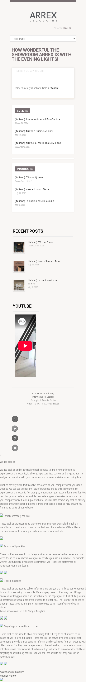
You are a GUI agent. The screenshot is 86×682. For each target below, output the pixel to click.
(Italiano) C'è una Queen (29, 177)
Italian (54, 88)
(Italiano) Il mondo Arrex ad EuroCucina (37, 119)
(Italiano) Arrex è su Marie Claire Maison (38, 143)
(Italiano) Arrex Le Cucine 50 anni (34, 131)
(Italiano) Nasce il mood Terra (32, 189)
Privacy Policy (8, 675)
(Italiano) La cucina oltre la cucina (34, 201)
